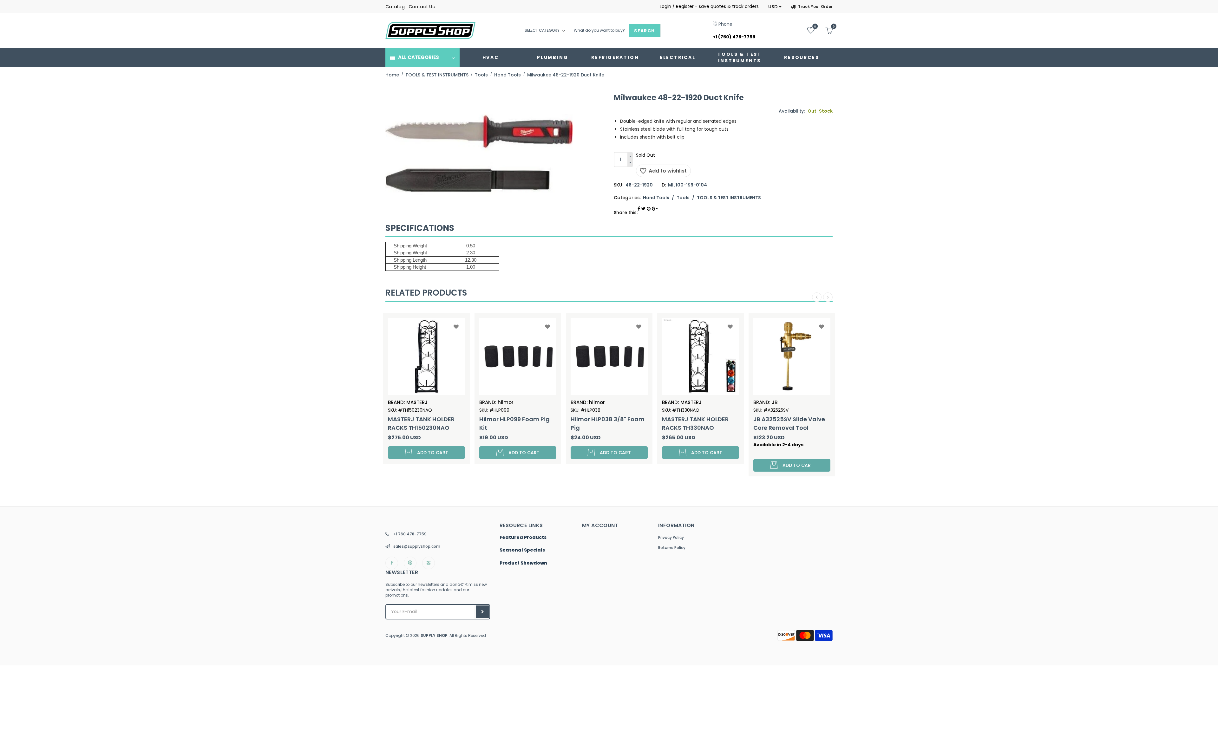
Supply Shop (434, 635)
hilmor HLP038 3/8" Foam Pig (608, 423)
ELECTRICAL (678, 57)
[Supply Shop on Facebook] (391, 563)
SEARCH (644, 31)
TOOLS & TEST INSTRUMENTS (739, 57)
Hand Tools (656, 197)
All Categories (418, 57)
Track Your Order (815, 6)
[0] (806, 30)
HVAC (490, 57)
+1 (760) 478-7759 (734, 37)
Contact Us (422, 6)
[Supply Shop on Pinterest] (410, 563)
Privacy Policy (671, 537)
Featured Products (523, 537)
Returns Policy (671, 547)
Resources (801, 57)
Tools (683, 197)
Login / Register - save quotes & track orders (709, 6)
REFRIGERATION (615, 57)
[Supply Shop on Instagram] (428, 563)
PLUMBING (552, 57)
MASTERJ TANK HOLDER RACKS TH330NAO (695, 423)
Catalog (395, 6)
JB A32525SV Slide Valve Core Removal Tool (789, 423)
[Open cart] (824, 30)
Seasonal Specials (522, 550)
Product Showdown (523, 563)
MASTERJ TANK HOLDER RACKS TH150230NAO (421, 423)
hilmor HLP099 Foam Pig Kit (514, 423)
